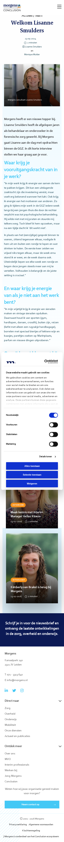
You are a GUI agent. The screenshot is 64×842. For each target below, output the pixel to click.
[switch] (53, 424)
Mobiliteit (10, 725)
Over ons (10, 753)
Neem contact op (30, 804)
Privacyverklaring (18, 824)
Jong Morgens (13, 776)
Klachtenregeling (31, 830)
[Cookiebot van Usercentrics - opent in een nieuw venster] (44, 362)
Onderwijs (10, 719)
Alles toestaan (32, 466)
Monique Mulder (32, 54)
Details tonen (45, 457)
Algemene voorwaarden (41, 824)
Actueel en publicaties (17, 736)
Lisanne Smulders (33, 47)
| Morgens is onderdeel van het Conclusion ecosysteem (31, 836)
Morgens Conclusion (12, 7)
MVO (8, 759)
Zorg (7, 708)
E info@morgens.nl (16, 680)
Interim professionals (17, 765)
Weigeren (32, 483)
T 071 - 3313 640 (14, 674)
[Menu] (58, 5)
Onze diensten (13, 730)
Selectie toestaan (32, 474)
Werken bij (11, 770)
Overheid (10, 714)
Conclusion (11, 781)
